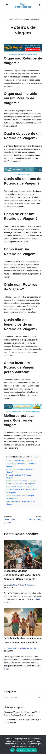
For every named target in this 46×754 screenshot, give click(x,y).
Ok (12, 750)
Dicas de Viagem (26, 585)
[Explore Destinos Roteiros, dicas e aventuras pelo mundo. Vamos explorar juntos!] (23, 5)
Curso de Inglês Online (23, 174)
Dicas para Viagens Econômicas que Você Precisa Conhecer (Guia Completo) (22, 574)
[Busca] (40, 5)
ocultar (36, 457)
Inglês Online (13, 54)
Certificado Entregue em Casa (30, 411)
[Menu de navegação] (7, 5)
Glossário (17, 19)
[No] (43, 744)
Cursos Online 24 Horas (14, 411)
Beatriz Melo (12, 585)
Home (9, 19)
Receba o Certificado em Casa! (27, 54)
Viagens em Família (28, 648)
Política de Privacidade (26, 750)
